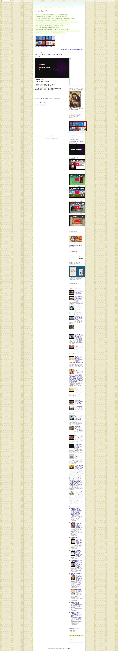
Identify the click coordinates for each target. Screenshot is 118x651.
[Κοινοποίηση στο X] (57, 98)
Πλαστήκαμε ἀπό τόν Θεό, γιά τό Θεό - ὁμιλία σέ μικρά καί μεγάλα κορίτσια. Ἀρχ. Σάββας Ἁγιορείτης (78, 298)
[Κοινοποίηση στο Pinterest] (59, 98)
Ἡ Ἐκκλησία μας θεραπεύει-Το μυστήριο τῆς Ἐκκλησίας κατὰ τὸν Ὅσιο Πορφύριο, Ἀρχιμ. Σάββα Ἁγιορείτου (76, 554)
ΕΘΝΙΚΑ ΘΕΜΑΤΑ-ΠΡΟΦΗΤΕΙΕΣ (71, 22)
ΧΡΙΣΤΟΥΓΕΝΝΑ (38, 32)
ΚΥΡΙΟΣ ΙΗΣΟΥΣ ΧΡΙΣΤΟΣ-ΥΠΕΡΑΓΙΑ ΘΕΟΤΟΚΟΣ (49, 14)
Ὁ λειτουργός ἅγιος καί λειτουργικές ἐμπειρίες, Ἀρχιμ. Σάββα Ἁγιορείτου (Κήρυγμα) (78, 437)
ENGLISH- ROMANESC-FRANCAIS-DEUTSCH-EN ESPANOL (58, 23)
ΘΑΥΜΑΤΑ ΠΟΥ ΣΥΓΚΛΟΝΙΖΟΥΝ (61, 16)
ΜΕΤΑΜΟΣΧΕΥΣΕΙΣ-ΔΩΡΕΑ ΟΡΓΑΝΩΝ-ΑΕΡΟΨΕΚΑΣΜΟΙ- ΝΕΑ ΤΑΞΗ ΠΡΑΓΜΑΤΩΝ (50, 22)
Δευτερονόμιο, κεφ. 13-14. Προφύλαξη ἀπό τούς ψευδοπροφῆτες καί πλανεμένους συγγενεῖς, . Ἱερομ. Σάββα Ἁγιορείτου (78, 347)
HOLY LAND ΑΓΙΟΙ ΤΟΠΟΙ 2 (76, 550)
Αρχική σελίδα (50, 135)
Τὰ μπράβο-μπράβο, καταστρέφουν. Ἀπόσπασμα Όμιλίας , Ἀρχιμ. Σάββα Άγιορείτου (78, 446)
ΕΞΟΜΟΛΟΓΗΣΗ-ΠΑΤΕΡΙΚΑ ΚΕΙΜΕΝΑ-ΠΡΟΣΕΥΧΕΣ (44, 16)
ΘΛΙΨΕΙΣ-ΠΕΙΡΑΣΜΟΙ (39, 20)
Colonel (62, 648)
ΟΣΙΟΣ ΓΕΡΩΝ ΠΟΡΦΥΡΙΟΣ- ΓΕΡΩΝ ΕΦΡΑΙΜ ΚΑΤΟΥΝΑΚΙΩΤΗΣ (63, 18)
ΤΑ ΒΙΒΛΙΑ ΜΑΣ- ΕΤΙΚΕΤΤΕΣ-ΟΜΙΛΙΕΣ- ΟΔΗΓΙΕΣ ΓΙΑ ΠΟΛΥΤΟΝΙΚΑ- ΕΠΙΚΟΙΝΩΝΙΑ (49, 25)
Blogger (68, 648)
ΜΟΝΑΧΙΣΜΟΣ (47, 20)
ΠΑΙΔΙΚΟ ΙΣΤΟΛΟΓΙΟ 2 (54, 7)
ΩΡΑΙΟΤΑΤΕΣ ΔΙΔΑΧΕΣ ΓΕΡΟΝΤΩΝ (72, 31)
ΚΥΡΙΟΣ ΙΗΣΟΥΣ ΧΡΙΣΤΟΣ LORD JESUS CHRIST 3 (76, 509)
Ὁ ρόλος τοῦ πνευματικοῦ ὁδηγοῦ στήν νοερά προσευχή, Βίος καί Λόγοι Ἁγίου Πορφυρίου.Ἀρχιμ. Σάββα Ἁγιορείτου (76, 578)
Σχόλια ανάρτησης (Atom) (53, 138)
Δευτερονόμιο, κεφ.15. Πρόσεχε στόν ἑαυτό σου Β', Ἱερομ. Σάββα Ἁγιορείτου (78, 389)
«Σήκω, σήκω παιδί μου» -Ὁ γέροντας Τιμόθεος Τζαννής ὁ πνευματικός (77, 326)
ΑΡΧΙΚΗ (37, 14)
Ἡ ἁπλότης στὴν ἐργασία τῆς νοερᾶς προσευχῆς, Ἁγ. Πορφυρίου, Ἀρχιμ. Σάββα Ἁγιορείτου (78, 541)
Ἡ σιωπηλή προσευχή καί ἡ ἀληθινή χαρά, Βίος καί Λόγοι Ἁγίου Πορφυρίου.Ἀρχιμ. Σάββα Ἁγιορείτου (78, 308)
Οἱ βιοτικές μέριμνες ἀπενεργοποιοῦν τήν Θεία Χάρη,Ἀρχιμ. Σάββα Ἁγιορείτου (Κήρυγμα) (78, 456)
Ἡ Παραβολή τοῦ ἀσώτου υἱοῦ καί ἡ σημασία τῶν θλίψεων (78, 427)
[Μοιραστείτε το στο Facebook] (58, 98)
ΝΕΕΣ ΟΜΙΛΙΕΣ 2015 (73, 138)
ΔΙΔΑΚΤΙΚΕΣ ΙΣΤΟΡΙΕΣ (60, 31)
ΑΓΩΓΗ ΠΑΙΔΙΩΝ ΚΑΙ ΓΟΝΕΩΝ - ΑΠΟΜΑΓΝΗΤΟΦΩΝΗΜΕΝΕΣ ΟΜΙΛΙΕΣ (48, 27)
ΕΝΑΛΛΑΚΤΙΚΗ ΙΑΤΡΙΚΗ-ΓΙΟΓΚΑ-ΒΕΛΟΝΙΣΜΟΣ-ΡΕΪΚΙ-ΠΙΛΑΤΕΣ (54, 32)
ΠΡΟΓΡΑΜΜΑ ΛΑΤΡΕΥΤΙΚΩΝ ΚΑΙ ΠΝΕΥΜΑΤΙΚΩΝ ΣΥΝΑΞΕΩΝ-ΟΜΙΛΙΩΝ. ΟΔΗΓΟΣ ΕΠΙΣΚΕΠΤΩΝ (52, 29)
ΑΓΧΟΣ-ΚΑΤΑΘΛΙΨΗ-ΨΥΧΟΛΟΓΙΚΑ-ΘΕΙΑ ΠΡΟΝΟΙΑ (61, 20)
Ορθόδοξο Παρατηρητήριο (76, 589)
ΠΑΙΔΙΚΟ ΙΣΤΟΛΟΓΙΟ (75, 602)
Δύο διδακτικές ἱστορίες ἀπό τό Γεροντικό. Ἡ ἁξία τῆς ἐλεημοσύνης (78, 492)
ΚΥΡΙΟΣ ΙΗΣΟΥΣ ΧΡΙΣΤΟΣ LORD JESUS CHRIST (76, 613)
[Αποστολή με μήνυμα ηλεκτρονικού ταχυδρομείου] (55, 98)
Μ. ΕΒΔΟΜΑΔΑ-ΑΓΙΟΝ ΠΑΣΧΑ (41, 23)
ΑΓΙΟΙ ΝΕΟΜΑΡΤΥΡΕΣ (63, 14)
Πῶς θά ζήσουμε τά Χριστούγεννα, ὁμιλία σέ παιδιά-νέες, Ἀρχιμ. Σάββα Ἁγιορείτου (78, 292)
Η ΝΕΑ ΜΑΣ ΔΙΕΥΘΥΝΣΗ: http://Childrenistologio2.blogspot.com (76, 604)
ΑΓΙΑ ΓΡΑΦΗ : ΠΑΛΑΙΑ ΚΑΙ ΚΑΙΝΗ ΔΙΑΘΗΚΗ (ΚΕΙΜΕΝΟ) (45, 31)
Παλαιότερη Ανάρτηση (62, 135)
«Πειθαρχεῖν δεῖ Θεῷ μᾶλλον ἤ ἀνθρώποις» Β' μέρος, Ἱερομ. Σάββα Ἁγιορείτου (78, 318)
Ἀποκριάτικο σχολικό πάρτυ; (75, 499)
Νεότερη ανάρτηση (39, 135)
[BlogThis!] (56, 98)
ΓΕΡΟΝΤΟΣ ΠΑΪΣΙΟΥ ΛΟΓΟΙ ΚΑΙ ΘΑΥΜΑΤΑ (43, 18)
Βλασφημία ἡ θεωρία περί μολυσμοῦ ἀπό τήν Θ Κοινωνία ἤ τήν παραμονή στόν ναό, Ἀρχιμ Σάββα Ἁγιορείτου (78, 336)
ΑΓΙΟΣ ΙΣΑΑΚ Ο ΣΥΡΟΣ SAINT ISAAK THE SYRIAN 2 (76, 561)
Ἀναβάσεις (73, 522)
